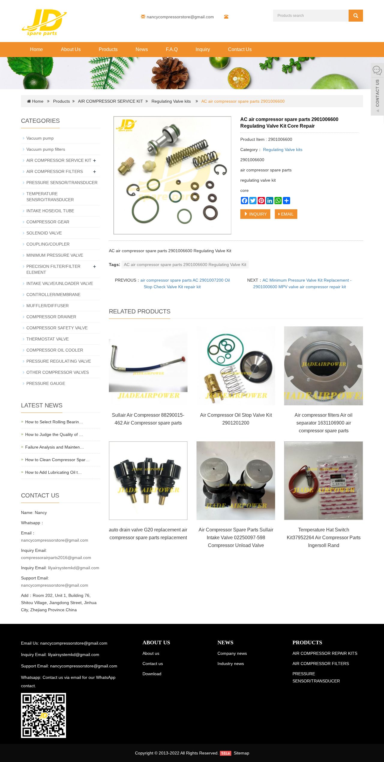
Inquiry (203, 49)
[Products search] (356, 16)
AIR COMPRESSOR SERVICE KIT (110, 101)
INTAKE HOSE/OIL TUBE (50, 210)
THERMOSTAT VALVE (47, 339)
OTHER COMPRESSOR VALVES (57, 372)
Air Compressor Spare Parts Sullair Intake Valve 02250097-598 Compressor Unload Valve (236, 537)
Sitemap (241, 753)
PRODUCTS (307, 643)
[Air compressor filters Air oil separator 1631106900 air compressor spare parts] (323, 365)
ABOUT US (156, 643)
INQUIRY (257, 214)
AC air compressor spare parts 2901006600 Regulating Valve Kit (185, 264)
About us (150, 653)
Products (108, 49)
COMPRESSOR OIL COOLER (54, 350)
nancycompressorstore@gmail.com (180, 16)
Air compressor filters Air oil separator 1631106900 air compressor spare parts (323, 423)
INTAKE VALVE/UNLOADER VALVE (59, 283)
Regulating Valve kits (171, 101)
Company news (232, 653)
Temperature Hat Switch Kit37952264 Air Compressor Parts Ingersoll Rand (324, 537)
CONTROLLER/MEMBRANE (53, 294)
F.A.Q (172, 49)
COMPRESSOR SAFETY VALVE (57, 327)
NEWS (225, 643)
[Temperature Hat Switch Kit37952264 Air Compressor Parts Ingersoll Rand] (323, 480)
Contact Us (240, 49)
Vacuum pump (40, 138)
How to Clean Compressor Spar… (57, 459)
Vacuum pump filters (45, 149)
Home (36, 49)
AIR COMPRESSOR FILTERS (54, 171)
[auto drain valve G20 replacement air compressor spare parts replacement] (148, 480)
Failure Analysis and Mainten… (54, 447)
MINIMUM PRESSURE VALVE (54, 255)
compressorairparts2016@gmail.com (56, 557)
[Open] (377, 90)
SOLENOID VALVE (44, 233)
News (142, 49)
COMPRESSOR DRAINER (51, 316)
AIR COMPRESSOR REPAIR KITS (324, 653)
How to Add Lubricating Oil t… (53, 472)
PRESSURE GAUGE (45, 383)
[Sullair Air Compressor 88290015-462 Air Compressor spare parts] (148, 365)
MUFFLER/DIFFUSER (47, 305)
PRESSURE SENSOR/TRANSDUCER (62, 182)
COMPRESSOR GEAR (47, 221)
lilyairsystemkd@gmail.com (73, 567)
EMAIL (287, 214)
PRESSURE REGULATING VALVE (58, 361)
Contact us (152, 663)
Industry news (231, 663)
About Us (71, 49)
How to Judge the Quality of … (54, 434)
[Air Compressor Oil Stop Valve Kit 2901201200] (235, 365)
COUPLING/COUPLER (48, 244)
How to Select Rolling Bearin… (54, 421)
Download (151, 673)
